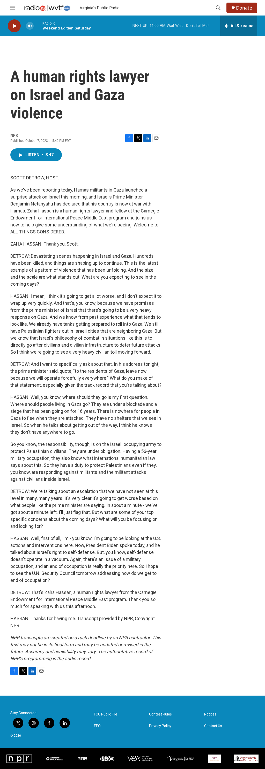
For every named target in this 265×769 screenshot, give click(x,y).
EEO (97, 726)
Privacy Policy (160, 726)
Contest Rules (160, 714)
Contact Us (213, 726)
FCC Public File (105, 714)
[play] (14, 26)
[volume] (29, 26)
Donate (244, 8)
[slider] (38, 25)
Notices (210, 714)
